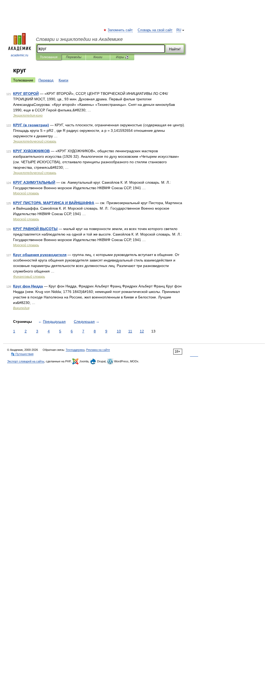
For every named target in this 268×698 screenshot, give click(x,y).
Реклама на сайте (98, 349)
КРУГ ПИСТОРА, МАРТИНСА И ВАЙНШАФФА (53, 203)
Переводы (73, 57)
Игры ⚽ (122, 57)
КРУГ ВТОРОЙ (26, 93)
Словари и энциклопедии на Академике (79, 39)
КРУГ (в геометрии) (31, 125)
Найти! (175, 49)
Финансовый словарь (29, 277)
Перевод (45, 80)
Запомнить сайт (120, 30)
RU (178, 30)
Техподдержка (75, 349)
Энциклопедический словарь (34, 141)
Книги (97, 57)
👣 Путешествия (22, 354)
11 (130, 331)
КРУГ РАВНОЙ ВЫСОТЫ (35, 229)
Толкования (48, 57)
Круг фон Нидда (28, 286)
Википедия (21, 308)
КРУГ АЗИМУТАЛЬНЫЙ (34, 182)
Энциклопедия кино (28, 115)
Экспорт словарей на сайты (25, 361)
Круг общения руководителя (39, 255)
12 (142, 331)
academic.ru (19, 55)
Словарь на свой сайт (155, 30)
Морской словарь (26, 193)
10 (119, 331)
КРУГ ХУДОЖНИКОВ (31, 151)
